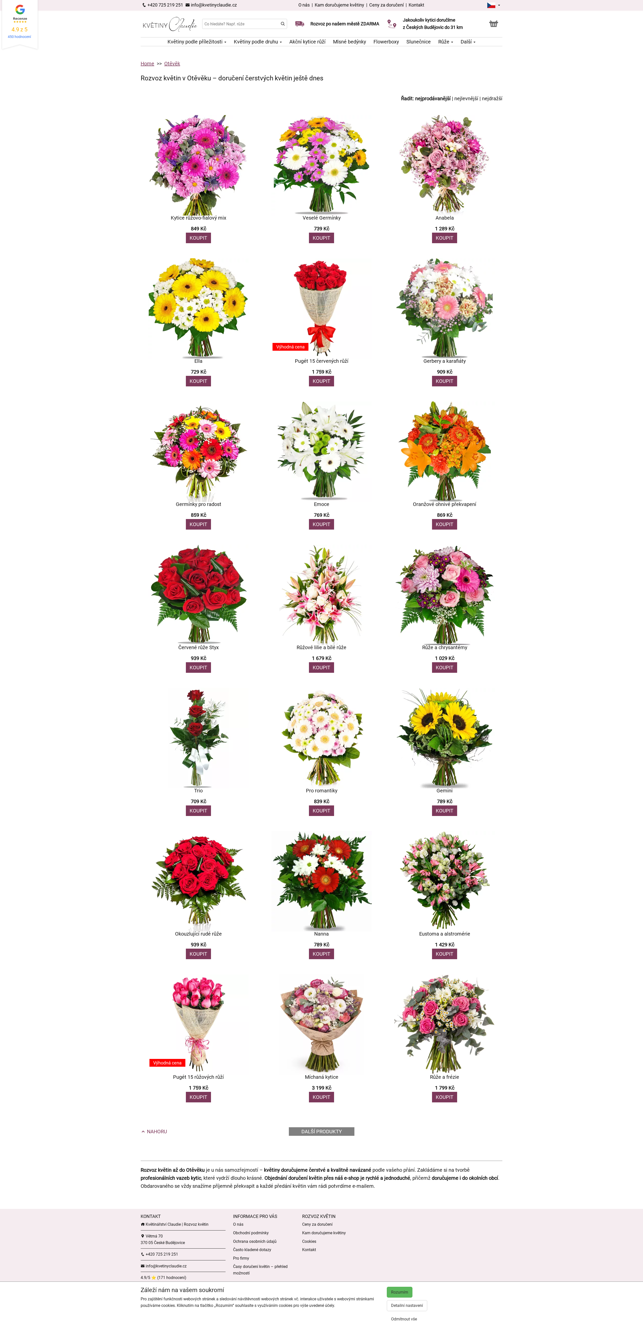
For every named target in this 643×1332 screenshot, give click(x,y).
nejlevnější (466, 98)
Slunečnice (418, 42)
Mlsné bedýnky (349, 42)
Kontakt (416, 5)
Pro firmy (241, 1258)
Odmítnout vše (404, 1319)
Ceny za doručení (386, 5)
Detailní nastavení (407, 1305)
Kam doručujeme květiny (339, 5)
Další (467, 42)
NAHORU (156, 1132)
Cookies (309, 1241)
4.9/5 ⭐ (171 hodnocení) (163, 1277)
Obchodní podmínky (251, 1233)
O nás (304, 5)
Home (147, 64)
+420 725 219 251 (164, 5)
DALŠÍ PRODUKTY (321, 1132)
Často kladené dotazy (252, 1249)
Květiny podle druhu (256, 42)
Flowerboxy (386, 42)
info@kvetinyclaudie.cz (213, 5)
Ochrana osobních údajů (255, 1241)
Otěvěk (172, 64)
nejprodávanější (433, 98)
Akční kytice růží (307, 42)
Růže (444, 42)
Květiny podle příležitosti (196, 42)
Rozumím (399, 1292)
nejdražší (492, 98)
